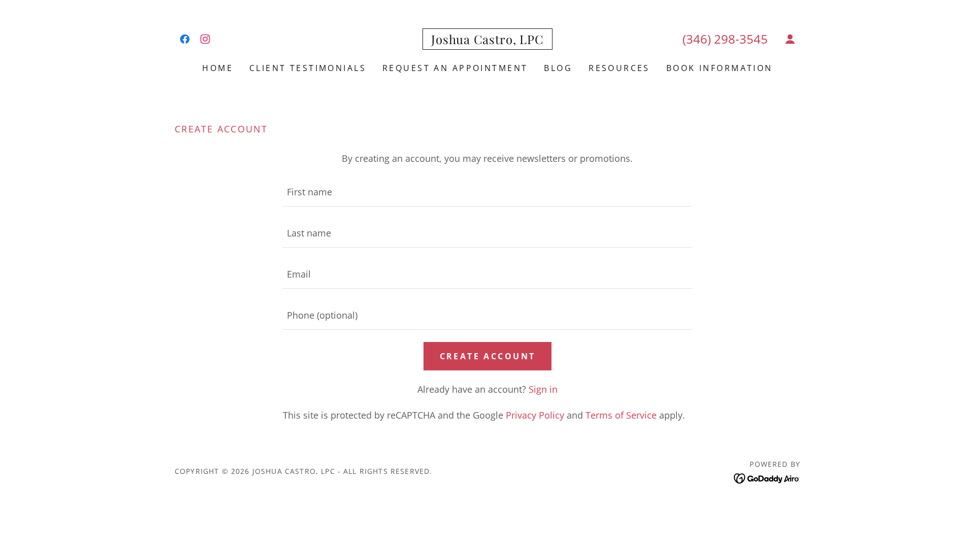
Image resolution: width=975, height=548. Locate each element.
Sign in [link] (543, 389)
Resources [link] (619, 68)
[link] (185, 39)
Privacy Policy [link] (535, 415)
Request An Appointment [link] (455, 68)
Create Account (488, 356)
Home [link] (217, 68)
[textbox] (487, 192)
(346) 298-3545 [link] (725, 38)
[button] (790, 39)
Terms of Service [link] (621, 415)
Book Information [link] (719, 68)
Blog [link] (558, 68)
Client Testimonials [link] (307, 68)
